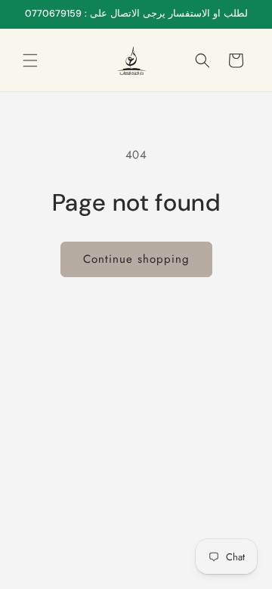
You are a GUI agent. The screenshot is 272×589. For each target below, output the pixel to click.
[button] (30, 60)
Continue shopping (136, 259)
